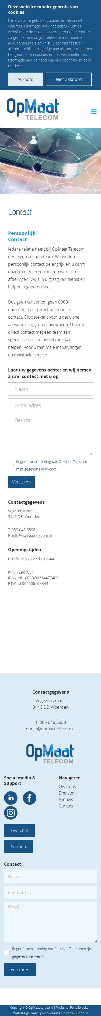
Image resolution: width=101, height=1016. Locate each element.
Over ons (67, 786)
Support (18, 847)
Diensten (67, 793)
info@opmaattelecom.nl (32, 535)
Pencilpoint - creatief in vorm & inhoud (59, 1013)
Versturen (21, 482)
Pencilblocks (79, 1007)
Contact (66, 806)
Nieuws (66, 799)
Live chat (19, 830)
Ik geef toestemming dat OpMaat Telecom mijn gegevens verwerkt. (51, 465)
